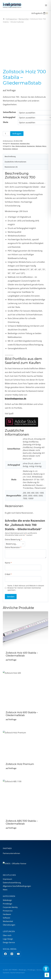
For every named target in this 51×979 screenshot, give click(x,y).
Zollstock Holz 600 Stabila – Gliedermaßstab (22, 714)
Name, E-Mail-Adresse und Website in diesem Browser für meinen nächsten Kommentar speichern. (25, 588)
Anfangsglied (9, 117)
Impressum (7, 879)
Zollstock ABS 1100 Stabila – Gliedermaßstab (22, 822)
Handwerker (31, 146)
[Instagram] (11, 953)
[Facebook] (5, 953)
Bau (13, 146)
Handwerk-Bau (25, 143)
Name (8, 563)
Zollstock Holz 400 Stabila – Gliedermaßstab (22, 654)
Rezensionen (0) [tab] (11, 167)
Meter (44, 146)
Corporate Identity (10, 907)
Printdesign (7, 903)
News (5, 889)
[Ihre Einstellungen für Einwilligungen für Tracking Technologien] (47, 975)
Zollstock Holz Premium (20, 764)
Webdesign (7, 900)
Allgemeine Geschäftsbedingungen (17, 886)
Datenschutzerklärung (12, 882)
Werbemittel (15, 143)
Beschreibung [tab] (10, 156)
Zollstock (15, 149)
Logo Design (8, 939)
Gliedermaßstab (20, 146)
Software (6, 918)
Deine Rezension (13, 547)
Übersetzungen (9, 925)
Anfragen (16, 133)
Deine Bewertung (13, 539)
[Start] (4, 19)
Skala (5, 122)
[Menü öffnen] (46, 5)
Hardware (7, 914)
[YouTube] (18, 953)
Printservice (7, 911)
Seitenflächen (9, 112)
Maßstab (39, 146)
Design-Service (9, 942)
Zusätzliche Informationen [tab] (15, 162)
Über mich (7, 935)
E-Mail (8, 574)
